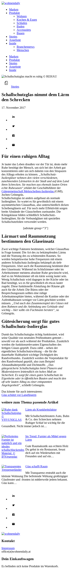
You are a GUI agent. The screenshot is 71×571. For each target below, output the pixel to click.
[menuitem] (39, 9)
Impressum (8, 548)
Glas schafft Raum (36, 466)
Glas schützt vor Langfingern (19, 395)
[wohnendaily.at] (11, 3)
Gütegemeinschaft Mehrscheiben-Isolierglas (28, 191)
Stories (15, 86)
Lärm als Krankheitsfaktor (41, 409)
